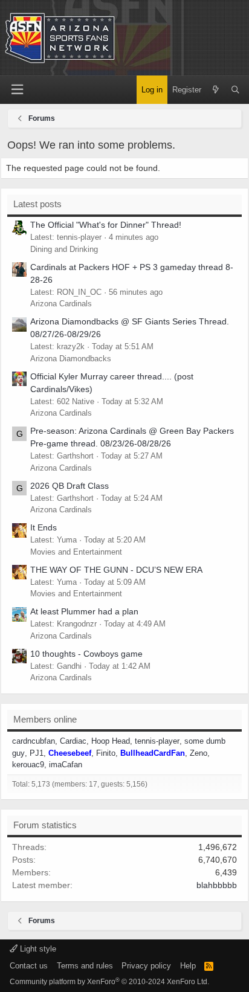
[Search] (235, 90)
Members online (45, 719)
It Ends (43, 527)
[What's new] (216, 90)
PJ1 (37, 753)
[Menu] (17, 90)
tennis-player (157, 741)
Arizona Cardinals (61, 303)
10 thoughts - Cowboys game (86, 654)
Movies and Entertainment (76, 551)
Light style (37, 948)
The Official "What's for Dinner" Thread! (105, 225)
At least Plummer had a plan (84, 611)
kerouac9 (28, 764)
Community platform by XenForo (109, 982)
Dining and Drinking (64, 249)
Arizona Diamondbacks (70, 358)
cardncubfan (33, 741)
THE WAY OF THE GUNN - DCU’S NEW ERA (116, 570)
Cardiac (73, 741)
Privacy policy (146, 965)
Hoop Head (110, 741)
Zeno (198, 753)
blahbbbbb (216, 885)
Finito (105, 753)
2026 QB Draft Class (69, 486)
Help (188, 965)
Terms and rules (85, 965)
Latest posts (37, 204)
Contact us (29, 965)
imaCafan (65, 764)
